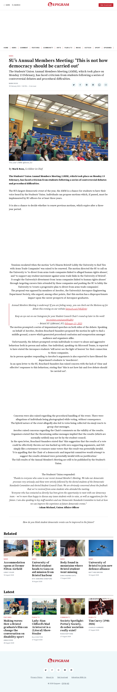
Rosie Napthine (66, 634)
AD (68, 683)
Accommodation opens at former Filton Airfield (14, 566)
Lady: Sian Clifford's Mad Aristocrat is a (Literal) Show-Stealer (41, 627)
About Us (50, 677)
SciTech (88, 48)
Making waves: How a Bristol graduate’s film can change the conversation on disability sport (16, 629)
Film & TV (68, 48)
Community (48, 48)
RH (65, 683)
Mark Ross (13, 83)
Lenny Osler (9, 572)
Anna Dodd (8, 640)
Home (6, 48)
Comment (24, 48)
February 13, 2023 (73, 323)
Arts (59, 48)
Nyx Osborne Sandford (42, 579)
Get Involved (106, 5)
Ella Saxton (37, 637)
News (14, 48)
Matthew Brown (96, 572)
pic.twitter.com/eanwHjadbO (59, 320)
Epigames (108, 48)
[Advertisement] (58, 27)
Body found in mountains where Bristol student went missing (71, 567)
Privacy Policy (37, 677)
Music (78, 48)
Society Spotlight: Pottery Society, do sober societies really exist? (72, 625)
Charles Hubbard (96, 627)
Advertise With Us (79, 677)
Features (36, 48)
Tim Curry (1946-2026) (99, 622)
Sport (97, 48)
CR (63, 683)
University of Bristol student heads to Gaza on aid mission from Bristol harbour (43, 569)
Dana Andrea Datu (68, 575)
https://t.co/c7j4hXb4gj (76, 309)
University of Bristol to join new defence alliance (100, 566)
